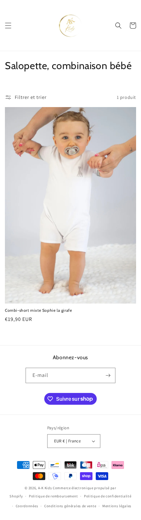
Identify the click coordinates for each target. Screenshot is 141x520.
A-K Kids (45, 488)
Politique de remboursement (53, 496)
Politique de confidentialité (107, 496)
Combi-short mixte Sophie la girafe (38, 310)
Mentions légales (116, 506)
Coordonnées (27, 506)
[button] (8, 25)
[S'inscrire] (108, 375)
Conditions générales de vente (70, 506)
